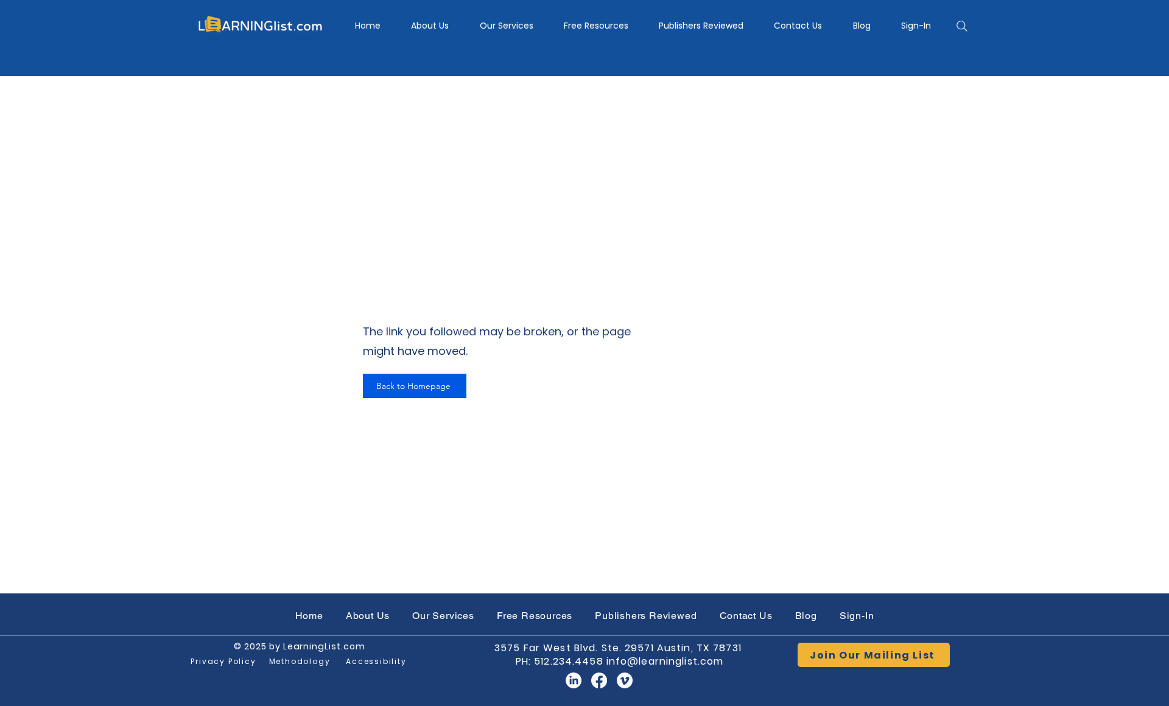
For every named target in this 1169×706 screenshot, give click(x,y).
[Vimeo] (625, 680)
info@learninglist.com (665, 661)
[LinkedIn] (573, 680)
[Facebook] (599, 680)
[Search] (962, 26)
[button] (506, 25)
